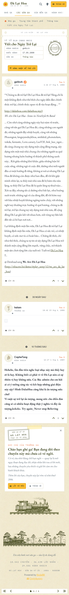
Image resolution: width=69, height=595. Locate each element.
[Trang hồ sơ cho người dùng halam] (9, 308)
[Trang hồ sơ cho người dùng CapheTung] (9, 358)
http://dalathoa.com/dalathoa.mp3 (24, 111)
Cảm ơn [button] (11, 281)
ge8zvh (18, 81)
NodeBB (41, 575)
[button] (53, 281)
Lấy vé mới (18, 486)
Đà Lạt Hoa (57, 250)
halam (17, 307)
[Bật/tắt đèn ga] (47, 4)
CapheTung (20, 357)
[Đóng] (61, 430)
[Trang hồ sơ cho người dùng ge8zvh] (9, 83)
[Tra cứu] (41, 4)
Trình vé (60, 4)
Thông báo (28, 57)
